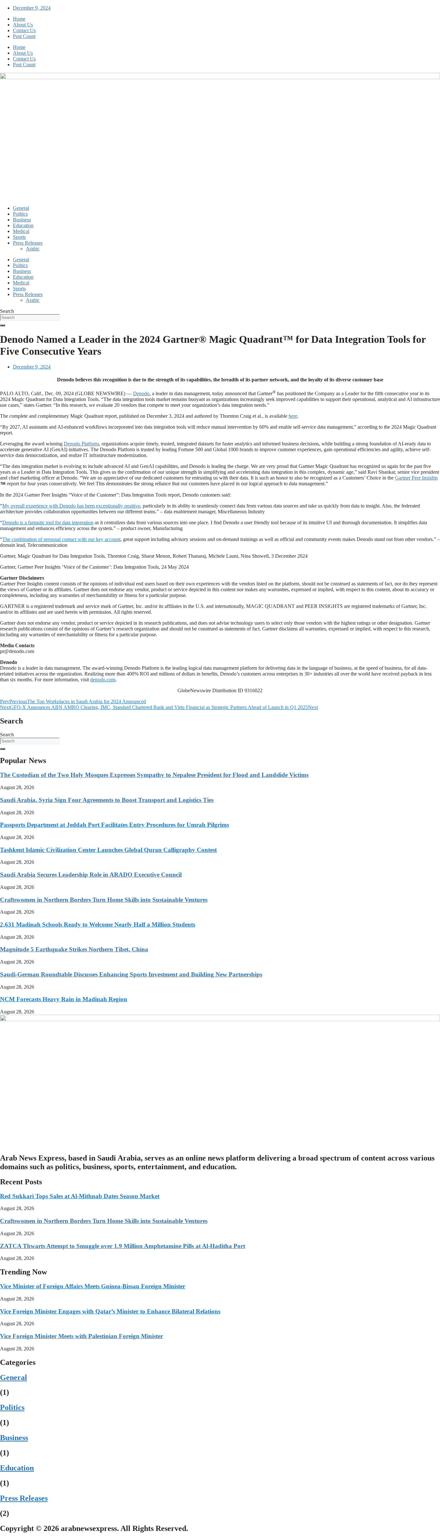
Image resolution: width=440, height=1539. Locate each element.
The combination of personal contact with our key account (61, 539)
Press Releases (28, 243)
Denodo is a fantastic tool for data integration (47, 522)
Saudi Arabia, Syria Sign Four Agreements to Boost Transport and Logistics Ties (107, 800)
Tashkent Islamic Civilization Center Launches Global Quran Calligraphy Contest (108, 849)
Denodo (141, 393)
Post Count (24, 36)
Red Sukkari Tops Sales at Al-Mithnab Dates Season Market (79, 1196)
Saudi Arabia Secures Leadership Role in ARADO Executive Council (91, 874)
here (293, 416)
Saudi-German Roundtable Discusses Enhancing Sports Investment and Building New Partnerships (131, 974)
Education (23, 225)
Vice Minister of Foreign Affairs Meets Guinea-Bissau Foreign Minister (92, 1286)
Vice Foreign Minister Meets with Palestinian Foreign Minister (81, 1336)
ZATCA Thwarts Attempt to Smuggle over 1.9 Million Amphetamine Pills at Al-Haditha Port (122, 1246)
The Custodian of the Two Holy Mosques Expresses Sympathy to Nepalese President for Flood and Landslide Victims (154, 774)
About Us (23, 24)
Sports (19, 237)
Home (19, 19)
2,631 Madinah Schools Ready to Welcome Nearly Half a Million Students (97, 924)
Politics (20, 214)
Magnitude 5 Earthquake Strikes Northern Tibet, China (74, 949)
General (21, 208)
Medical (21, 231)
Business (22, 219)
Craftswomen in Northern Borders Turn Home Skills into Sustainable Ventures (103, 899)
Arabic (33, 248)
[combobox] (30, 317)
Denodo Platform (81, 443)
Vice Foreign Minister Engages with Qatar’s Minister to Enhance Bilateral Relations (110, 1311)
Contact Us (24, 30)
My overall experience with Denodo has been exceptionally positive (71, 505)
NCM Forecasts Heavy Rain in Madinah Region (63, 999)
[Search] (2, 325)
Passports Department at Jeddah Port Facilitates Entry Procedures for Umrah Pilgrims (114, 824)
